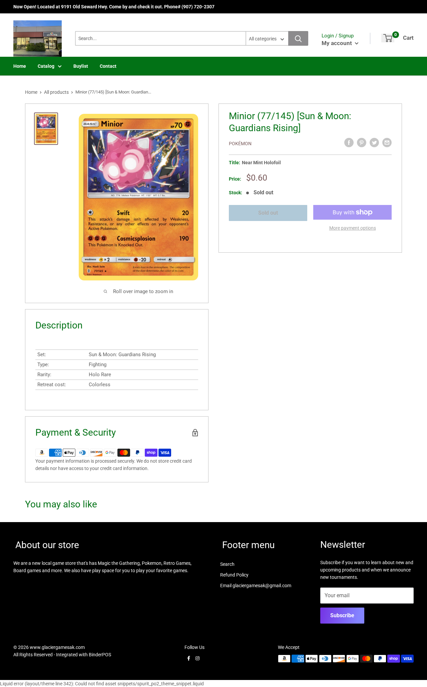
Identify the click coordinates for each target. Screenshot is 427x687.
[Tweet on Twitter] (374, 142)
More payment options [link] (352, 228)
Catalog (46, 66)
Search (227, 564)
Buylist (80, 66)
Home (19, 66)
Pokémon (240, 143)
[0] (387, 38)
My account (337, 43)
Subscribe (342, 615)
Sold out (268, 213)
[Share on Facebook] (349, 142)
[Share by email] (387, 142)
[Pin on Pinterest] (361, 142)
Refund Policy (234, 575)
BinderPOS (100, 654)
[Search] (298, 38)
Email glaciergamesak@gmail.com (255, 585)
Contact (108, 66)
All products (56, 92)
